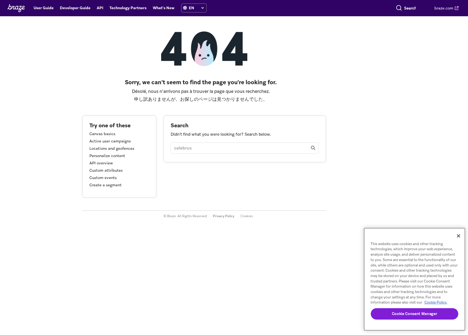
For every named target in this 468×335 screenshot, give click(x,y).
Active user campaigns (110, 141)
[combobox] (410, 8)
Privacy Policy (223, 216)
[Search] (399, 8)
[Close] (458, 236)
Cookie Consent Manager (414, 313)
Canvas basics (102, 133)
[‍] (185, 8)
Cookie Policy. (435, 302)
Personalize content (107, 155)
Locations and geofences (111, 148)
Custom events (103, 177)
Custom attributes (106, 170)
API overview (101, 163)
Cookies (246, 216)
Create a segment (105, 185)
